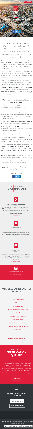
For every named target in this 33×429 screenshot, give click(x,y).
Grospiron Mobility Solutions (18, 316)
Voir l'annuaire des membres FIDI (16, 338)
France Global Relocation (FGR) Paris (18, 309)
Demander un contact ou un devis (16, 275)
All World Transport (18, 306)
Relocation (16, 250)
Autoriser (8, 426)
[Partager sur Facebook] (13, 31)
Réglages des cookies (22, 418)
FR (19, 1)
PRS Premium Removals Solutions (18, 323)
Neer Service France (18, 319)
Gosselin (18, 313)
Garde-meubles (16, 228)
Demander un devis (17, 401)
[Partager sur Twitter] (16, 31)
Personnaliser (27, 426)
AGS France (18, 302)
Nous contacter (27, 1)
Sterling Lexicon (18, 329)
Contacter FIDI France (17, 405)
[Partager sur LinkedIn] (19, 31)
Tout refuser (17, 426)
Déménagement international (16, 204)
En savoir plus (16, 378)
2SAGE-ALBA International (18, 299)
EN (21, 1)
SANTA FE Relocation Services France (18, 326)
